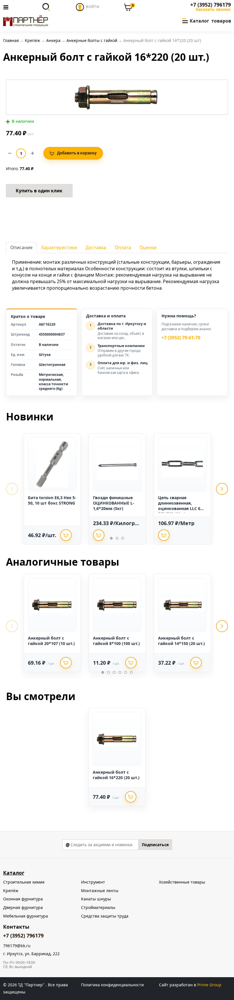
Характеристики (59, 247)
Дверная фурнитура (23, 907)
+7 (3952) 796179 (210, 5)
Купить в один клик (39, 191)
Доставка (96, 247)
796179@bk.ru (17, 945)
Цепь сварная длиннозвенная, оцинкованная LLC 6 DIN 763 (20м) (179, 506)
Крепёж (11, 890)
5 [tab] (125, 672)
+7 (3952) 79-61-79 (181, 337)
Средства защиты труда (104, 916)
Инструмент (93, 882)
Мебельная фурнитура (25, 916)
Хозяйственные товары (182, 882)
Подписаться (155, 844)
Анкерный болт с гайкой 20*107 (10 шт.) (51, 640)
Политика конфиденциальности (112, 984)
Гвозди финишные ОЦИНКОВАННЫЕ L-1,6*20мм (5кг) (113, 503)
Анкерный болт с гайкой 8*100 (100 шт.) (116, 640)
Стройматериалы (98, 907)
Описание (21, 247)
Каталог (13, 872)
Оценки (148, 247)
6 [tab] (131, 672)
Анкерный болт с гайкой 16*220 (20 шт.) (116, 774)
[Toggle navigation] (7, 7)
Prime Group (209, 984)
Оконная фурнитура (23, 899)
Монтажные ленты (99, 890)
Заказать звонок (213, 9)
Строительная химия (24, 882)
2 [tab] (117, 538)
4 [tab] (119, 672)
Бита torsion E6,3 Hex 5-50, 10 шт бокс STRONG (52, 500)
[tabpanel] (52, 489)
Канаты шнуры (96, 899)
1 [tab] (111, 538)
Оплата (123, 247)
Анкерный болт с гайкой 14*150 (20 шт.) (181, 640)
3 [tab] (122, 538)
